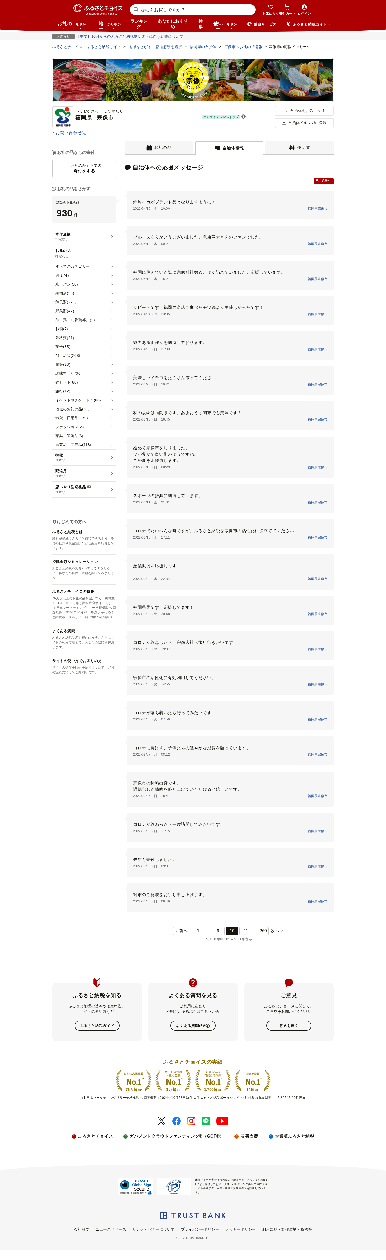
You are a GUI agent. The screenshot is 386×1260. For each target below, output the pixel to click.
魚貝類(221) (65, 302)
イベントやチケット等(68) (78, 400)
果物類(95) (64, 293)
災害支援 (249, 1136)
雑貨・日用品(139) (71, 418)
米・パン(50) (66, 284)
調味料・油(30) (68, 373)
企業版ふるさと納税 (294, 1136)
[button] (243, 117)
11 (246, 931)
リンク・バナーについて (154, 1229)
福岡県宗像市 (317, 209)
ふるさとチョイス (95, 1136)
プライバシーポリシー (200, 1229)
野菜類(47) (64, 311)
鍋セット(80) (66, 382)
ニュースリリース (111, 1229)
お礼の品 (72, 25)
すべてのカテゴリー (72, 266)
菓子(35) (62, 346)
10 (232, 931)
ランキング (139, 24)
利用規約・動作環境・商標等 (287, 1229)
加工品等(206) (67, 355)
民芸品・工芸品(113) (73, 445)
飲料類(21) (64, 338)
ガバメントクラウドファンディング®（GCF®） (177, 1136)
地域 (110, 25)
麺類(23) (62, 364)
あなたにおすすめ (173, 24)
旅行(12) (62, 391)
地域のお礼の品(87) (72, 409)
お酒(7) (61, 329)
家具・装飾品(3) (69, 436)
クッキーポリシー (240, 1229)
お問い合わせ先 (71, 133)
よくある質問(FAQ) (193, 1026)
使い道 (225, 25)
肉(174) (62, 275)
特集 (201, 24)
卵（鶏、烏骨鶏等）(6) (75, 320)
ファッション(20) (70, 427)
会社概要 (81, 1229)
